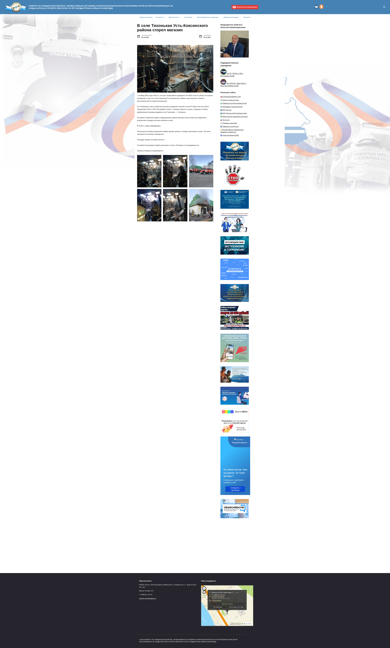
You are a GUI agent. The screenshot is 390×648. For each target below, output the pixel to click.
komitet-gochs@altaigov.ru (147, 598)
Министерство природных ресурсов (235, 116)
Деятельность (174, 17)
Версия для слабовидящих (246, 7)
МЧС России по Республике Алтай (234, 113)
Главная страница (146, 17)
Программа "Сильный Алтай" (232, 107)
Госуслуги (225, 120)
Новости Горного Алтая (230, 100)
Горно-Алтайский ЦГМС (230, 135)
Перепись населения (229, 123)
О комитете (160, 17)
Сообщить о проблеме (235, 489)
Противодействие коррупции (207, 17)
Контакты (247, 17)
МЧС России (226, 110)
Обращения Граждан (231, 17)
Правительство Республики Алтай (234, 103)
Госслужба (188, 17)
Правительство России (230, 126)
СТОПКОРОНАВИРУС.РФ (231, 97)
